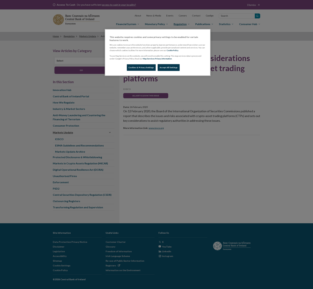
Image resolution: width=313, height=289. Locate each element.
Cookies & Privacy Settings (141, 67)
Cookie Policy (172, 50)
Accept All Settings (169, 67)
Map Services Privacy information (157, 59)
